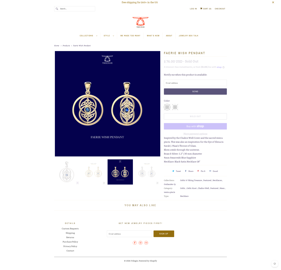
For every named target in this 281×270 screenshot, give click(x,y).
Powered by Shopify (148, 261)
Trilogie (134, 261)
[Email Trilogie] (146, 243)
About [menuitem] (169, 36)
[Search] (57, 8)
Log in (193, 9)
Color (167, 100)
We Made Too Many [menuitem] (130, 36)
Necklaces (217, 180)
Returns (70, 237)
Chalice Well (203, 188)
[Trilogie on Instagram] (140, 243)
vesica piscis (169, 192)
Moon (222, 188)
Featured (207, 180)
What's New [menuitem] (153, 36)
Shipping (70, 233)
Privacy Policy (70, 246)
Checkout (220, 9)
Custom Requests (70, 228)
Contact (70, 250)
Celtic (183, 188)
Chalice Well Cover (190, 138)
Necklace (184, 196)
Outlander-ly (170, 184)
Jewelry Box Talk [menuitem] (188, 36)
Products (67, 45)
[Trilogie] (140, 23)
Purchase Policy (70, 241)
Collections (87, 36)
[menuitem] (90, 35)
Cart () (206, 9)
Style (107, 36)
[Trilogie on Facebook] (135, 243)
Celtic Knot (192, 188)
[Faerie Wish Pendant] (107, 103)
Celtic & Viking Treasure (191, 180)
